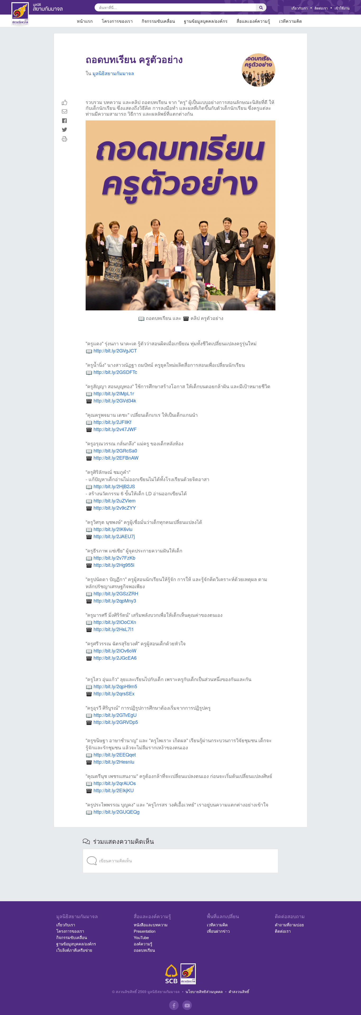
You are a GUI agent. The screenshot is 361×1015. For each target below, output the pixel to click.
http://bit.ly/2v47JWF (115, 428)
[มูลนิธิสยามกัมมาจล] (188, 973)
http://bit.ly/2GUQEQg (117, 811)
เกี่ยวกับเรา (299, 8)
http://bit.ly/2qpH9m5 (115, 686)
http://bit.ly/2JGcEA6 (115, 657)
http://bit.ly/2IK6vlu (113, 528)
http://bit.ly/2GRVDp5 (116, 721)
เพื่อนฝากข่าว (218, 931)
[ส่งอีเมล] (64, 111)
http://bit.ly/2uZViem (115, 500)
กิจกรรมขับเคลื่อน (71, 937)
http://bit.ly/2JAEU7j (114, 536)
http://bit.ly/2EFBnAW (116, 457)
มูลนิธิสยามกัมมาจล (113, 73)
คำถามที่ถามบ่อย (289, 924)
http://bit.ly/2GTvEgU (115, 714)
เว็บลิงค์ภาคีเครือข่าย (74, 950)
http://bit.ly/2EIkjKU (114, 790)
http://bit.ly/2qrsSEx (114, 693)
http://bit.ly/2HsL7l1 (114, 629)
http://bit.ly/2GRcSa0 (115, 450)
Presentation (144, 931)
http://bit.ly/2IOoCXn (115, 621)
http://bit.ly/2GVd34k (115, 400)
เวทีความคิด (217, 924)
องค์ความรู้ (143, 943)
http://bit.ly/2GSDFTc (115, 371)
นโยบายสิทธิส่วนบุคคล (204, 991)
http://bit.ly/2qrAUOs (115, 783)
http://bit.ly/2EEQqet (115, 754)
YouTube (141, 937)
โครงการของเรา (70, 931)
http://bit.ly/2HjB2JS (114, 486)
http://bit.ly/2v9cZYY (115, 507)
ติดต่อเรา (321, 8)
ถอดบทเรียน (144, 950)
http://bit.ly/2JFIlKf (112, 421)
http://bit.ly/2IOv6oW (115, 650)
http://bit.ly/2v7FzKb (114, 557)
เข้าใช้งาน (342, 8)
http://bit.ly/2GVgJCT (115, 350)
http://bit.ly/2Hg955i (114, 564)
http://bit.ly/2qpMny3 (115, 600)
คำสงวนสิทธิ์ (239, 991)
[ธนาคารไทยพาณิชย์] (171, 974)
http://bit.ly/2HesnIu (114, 761)
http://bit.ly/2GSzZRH (116, 593)
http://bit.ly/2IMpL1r (114, 393)
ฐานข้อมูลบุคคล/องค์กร (76, 943)
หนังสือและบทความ (151, 924)
